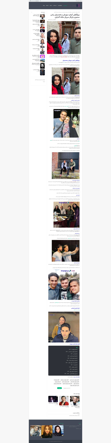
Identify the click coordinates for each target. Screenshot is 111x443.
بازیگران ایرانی (73, 12)
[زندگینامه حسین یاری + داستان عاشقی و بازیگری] (75, 400)
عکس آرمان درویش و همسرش (67, 383)
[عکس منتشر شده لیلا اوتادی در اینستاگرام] (46, 431)
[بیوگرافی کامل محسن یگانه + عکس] (42, 46)
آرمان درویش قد (56, 379)
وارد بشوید (70, 415)
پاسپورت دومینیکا (39, 79)
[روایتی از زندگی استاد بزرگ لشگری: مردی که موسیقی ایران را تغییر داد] (42, 21)
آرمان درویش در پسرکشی (64, 379)
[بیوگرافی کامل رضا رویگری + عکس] (64, 400)
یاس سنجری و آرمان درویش (74, 385)
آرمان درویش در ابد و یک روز (74, 379)
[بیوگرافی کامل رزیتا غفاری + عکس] (42, 41)
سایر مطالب (54, 5)
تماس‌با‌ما (47, 5)
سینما (64, 62)
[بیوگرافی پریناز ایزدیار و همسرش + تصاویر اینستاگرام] (58, 430)
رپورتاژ (44, 5)
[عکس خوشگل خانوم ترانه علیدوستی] (35, 430)
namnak (44, 81)
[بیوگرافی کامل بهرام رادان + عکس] (42, 51)
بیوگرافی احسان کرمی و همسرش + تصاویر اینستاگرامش (36, 34)
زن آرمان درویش (76, 383)
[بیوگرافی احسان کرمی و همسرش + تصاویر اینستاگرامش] (42, 35)
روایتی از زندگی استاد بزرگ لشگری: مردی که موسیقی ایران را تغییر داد (36, 21)
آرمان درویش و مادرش (65, 381)
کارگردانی (75, 145)
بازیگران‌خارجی (60, 5)
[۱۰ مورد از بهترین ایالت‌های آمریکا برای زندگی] (42, 60)
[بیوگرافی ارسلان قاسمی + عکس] (42, 72)
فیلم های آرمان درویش (57, 383)
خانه (78, 12)
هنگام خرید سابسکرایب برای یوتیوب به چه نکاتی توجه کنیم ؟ (35, 56)
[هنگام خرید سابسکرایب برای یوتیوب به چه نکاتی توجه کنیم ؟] (42, 56)
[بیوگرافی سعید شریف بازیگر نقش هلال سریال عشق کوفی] (42, 66)
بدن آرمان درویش (57, 381)
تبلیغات (51, 5)
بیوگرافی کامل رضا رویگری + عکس (64, 406)
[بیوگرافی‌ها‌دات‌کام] (75, 5)
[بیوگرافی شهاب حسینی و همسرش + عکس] (53, 399)
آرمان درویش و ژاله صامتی (74, 381)
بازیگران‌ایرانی (65, 5)
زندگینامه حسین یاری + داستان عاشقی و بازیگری (75, 406)
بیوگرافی (76, 12)
